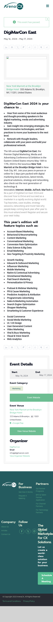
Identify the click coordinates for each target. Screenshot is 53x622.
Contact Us (5, 534)
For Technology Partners (42, 511)
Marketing (16, 389)
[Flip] (23, 47)
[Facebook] (21, 531)
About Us (5, 527)
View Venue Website (26, 431)
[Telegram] (47, 47)
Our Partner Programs (40, 490)
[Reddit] (29, 47)
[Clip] (41, 47)
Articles (4, 531)
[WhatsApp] (35, 47)
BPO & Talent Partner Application (41, 497)
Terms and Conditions (12, 601)
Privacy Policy (29, 601)
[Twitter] (28, 531)
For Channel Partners (41, 505)
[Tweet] (18, 47)
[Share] (6, 47)
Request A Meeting (23, 497)
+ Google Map (17, 423)
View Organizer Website (20, 456)
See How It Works (26, 492)
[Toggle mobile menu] (47, 5)
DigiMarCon (15, 447)
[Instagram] (34, 531)
